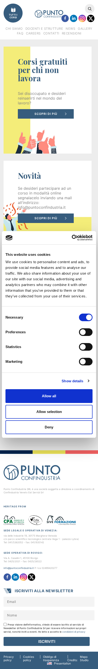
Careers (33, 33)
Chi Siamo (14, 28)
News (70, 28)
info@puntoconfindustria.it (19, 568)
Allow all (49, 396)
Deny (49, 427)
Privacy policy (9, 658)
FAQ (20, 33)
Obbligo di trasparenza (51, 658)
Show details (72, 381)
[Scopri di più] (48, 100)
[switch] (86, 332)
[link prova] (48, 200)
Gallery (85, 28)
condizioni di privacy (73, 631)
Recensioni (71, 33)
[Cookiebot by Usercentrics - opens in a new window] (72, 238)
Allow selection (49, 412)
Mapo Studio (84, 658)
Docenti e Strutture (44, 28)
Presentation (62, 663)
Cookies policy (28, 658)
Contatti (51, 33)
